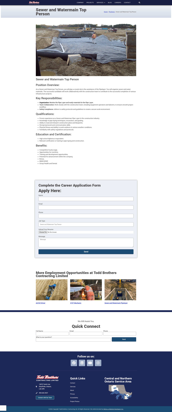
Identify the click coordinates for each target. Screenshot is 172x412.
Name (41, 195)
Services (100, 2)
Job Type (42, 221)
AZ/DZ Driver (40, 303)
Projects (90, 2)
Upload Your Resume (46, 229)
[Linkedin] (82, 363)
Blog (110, 2)
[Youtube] (90, 363)
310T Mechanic (75, 303)
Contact (127, 2)
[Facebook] (74, 363)
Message (42, 236)
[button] (139, 2)
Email (40, 204)
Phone (41, 212)
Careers (118, 2)
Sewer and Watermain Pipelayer (116, 303)
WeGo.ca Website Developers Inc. (114, 409)
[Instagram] (98, 363)
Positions (112, 12)
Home (106, 12)
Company (80, 2)
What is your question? (44, 337)
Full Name (39, 331)
